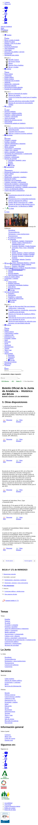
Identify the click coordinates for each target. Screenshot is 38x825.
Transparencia (8, 170)
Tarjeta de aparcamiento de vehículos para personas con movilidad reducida (22, 322)
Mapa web (7, 4)
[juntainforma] (5, 20)
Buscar (6, 368)
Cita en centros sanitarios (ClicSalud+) (21, 128)
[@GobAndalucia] (6, 8)
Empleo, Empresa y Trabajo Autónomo (23, 252)
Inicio (2, 28)
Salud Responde (13, 130)
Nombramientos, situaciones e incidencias (15, 580)
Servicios (7, 266)
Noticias (6, 328)
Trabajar (6, 72)
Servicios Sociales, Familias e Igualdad (23, 254)
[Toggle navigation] (5, 108)
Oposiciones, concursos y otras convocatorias (16, 583)
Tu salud (6, 110)
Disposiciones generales (10, 574)
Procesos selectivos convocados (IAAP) (21, 101)
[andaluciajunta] (5, 11)
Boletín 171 (18, 381)
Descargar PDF (7, 420)
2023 (13, 381)
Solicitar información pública (18, 201)
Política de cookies (9, 808)
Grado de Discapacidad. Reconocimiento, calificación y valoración (21, 307)
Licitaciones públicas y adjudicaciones (14, 591)
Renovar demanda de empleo (17, 93)
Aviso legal (7, 804)
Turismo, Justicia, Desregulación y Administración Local (22, 243)
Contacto (7, 2)
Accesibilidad (8, 803)
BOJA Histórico (5, 381)
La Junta (6, 212)
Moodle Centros (13, 60)
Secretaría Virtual (14, 61)
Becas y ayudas (13, 67)
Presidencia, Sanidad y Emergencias (22, 241)
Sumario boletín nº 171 (12, 600)
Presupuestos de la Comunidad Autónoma (22, 199)
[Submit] (19, 378)
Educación (15, 251)
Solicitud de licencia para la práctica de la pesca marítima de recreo (22, 318)
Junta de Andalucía (6, 26)
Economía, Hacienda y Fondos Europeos (24, 246)
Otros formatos (19, 420)
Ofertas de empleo (14, 95)
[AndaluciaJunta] (5, 17)
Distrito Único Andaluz (16, 65)
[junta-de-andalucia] (5, 23)
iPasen (10, 63)
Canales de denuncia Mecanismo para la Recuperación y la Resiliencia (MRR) (21, 205)
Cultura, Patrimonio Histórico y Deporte (23, 263)
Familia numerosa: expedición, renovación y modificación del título (22, 311)
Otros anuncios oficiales (11, 594)
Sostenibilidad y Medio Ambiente (21, 264)
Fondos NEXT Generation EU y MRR (20, 202)
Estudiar (6, 38)
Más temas (7, 138)
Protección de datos (10, 809)
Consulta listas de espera (16, 131)
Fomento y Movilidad (18, 266)
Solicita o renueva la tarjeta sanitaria (20, 133)
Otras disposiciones (9, 585)
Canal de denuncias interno (12, 806)
